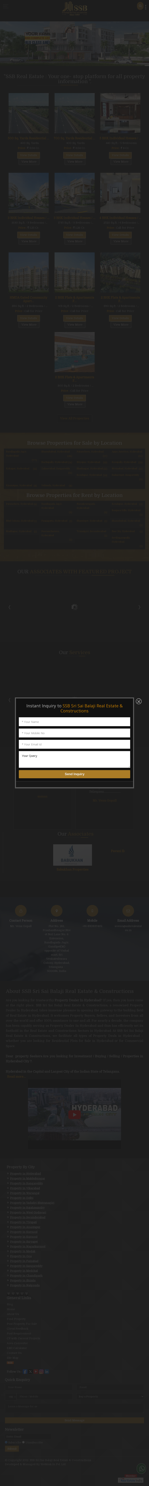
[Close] (138, 701)
